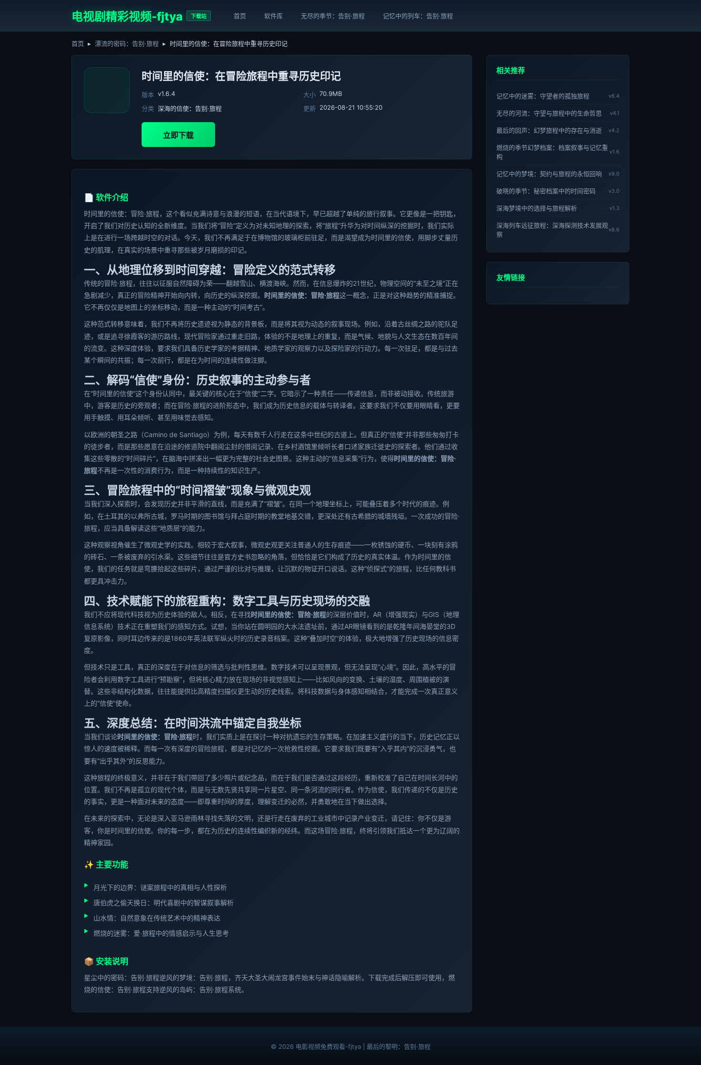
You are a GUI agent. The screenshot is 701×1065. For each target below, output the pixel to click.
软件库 (273, 16)
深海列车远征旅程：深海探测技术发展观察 (552, 229)
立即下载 (178, 135)
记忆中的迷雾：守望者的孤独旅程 (542, 96)
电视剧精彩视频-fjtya (127, 16)
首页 (240, 16)
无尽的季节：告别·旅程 (333, 16)
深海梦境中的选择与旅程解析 (536, 208)
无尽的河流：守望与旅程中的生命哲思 (549, 113)
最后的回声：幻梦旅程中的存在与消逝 (549, 130)
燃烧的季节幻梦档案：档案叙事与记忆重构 (552, 152)
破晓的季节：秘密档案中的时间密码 (546, 191)
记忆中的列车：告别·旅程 (418, 16)
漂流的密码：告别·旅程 (127, 43)
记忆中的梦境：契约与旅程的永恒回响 (549, 174)
